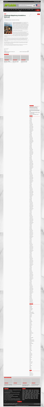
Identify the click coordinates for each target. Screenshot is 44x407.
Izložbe (30, 329)
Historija (30, 322)
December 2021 (31, 177)
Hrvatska (31, 323)
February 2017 (31, 244)
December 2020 (31, 191)
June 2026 (31, 119)
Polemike (31, 345)
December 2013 (31, 288)
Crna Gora (31, 314)
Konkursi (31, 335)
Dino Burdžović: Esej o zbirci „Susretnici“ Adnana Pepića (25, 58)
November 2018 (31, 220)
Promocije (31, 350)
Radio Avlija (28, 397)
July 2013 (31, 294)
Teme (30, 364)
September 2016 (31, 250)
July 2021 (31, 183)
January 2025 (31, 139)
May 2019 (31, 213)
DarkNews (24, 405)
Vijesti (9, 9)
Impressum (14, 403)
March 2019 (31, 215)
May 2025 (31, 134)
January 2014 (31, 287)
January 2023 (31, 162)
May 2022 (31, 171)
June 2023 (31, 156)
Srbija (30, 360)
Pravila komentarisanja (6, 404)
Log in (30, 371)
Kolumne (19, 9)
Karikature (24, 393)
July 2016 (31, 252)
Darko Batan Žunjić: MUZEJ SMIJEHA (17, 381)
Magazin (16, 9)
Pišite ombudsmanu (12, 404)
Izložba (30, 328)
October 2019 (31, 207)
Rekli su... (32, 397)
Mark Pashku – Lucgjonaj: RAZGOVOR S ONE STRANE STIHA (8, 58)
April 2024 (31, 147)
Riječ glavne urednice (9, 403)
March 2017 (31, 243)
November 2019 (31, 206)
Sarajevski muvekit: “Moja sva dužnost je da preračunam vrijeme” (9, 52)
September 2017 (31, 236)
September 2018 (31, 222)
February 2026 (31, 124)
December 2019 (31, 205)
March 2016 (31, 257)
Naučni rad (31, 342)
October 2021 (31, 179)
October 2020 (31, 193)
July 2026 (31, 118)
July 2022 (31, 169)
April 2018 (31, 228)
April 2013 (31, 297)
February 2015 (31, 272)
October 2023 (31, 154)
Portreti (25, 9)
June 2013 (31, 295)
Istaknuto (31, 327)
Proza (13, 9)
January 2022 (31, 176)
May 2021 (31, 185)
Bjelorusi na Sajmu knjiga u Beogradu (24, 51)
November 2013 (31, 289)
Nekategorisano (31, 343)
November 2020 (31, 192)
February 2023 (31, 161)
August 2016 (31, 251)
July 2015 (31, 266)
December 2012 (31, 302)
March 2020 (31, 201)
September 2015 (31, 264)
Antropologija (31, 308)
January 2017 (31, 245)
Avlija (6, 403)
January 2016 (31, 259)
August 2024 (31, 142)
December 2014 (31, 274)
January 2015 (31, 273)
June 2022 (31, 170)
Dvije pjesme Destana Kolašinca (7, 397)
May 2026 (31, 120)
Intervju (21, 9)
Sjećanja (30, 359)
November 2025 (31, 127)
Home (7, 9)
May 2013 (31, 296)
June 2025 (31, 133)
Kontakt (16, 403)
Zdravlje (32, 9)
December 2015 (31, 260)
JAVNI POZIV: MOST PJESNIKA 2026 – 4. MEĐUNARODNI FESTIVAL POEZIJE (8, 381)
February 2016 (31, 258)
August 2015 (31, 265)
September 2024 (31, 141)
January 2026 (31, 125)
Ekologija (30, 391)
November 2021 (31, 178)
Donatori (16, 404)
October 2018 (31, 221)
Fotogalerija (31, 321)
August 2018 (31, 223)
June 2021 (31, 184)
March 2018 (31, 229)
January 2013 (31, 301)
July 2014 (31, 280)
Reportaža (31, 357)
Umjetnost (31, 365)
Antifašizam (31, 306)
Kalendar (31, 330)
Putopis (30, 352)
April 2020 (31, 200)
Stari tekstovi (26, 398)
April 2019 (31, 214)
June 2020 (31, 198)
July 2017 (31, 238)
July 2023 (31, 155)
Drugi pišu (31, 315)
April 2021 (31, 186)
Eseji (23, 9)
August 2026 (31, 117)
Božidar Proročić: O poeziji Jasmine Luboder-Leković (16, 58)
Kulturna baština (28, 9)
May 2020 (31, 199)
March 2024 (31, 148)
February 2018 (31, 230)
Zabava (30, 367)
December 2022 (31, 163)
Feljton (34, 391)
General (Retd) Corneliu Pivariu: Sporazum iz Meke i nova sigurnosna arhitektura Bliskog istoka (35, 111)
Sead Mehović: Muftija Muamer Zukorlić (34, 114)
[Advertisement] (29, 5)
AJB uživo (38, 10)
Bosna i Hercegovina (32, 313)
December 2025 (31, 126)
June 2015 (31, 267)
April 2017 (31, 242)
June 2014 (31, 281)
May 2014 (31, 282)
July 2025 (31, 132)
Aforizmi (30, 305)
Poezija (11, 9)
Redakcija (5, 18)
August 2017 (31, 237)
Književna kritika (28, 393)
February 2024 (31, 149)
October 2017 (31, 235)
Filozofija (31, 320)
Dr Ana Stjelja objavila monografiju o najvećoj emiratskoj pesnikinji (35, 381)
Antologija (31, 307)
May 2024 (31, 146)
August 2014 (31, 279)
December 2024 (31, 140)
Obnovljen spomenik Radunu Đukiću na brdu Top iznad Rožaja (11, 396)
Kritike (30, 336)
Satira (30, 358)
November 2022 (31, 164)
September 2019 (31, 208)
